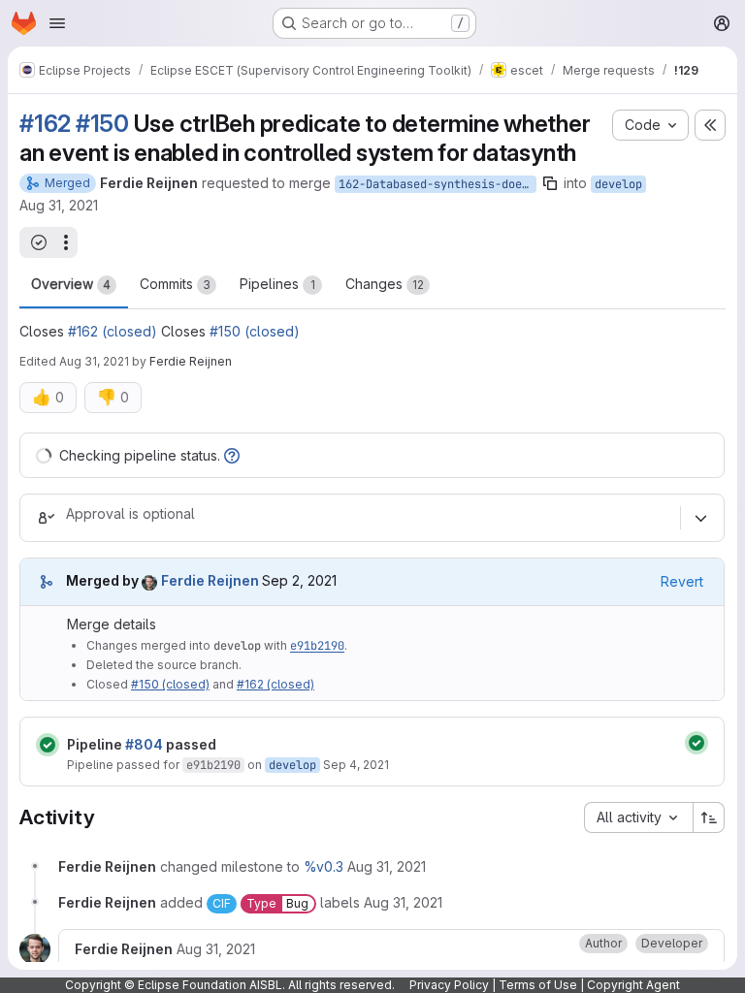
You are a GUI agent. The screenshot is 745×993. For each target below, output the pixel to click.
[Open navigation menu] (57, 23)
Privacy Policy (449, 984)
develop (618, 184)
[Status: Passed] (47, 744)
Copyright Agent (633, 984)
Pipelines (277, 283)
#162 (45, 124)
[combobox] (638, 817)
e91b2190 (317, 646)
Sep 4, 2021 (356, 764)
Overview (71, 283)
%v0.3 (323, 866)
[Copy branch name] (550, 183)
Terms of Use (538, 984)
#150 (102, 124)
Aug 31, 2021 (58, 205)
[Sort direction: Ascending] (709, 817)
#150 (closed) (255, 331)
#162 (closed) (112, 331)
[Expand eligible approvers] (700, 517)
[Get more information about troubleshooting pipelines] (232, 455)
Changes (384, 283)
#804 (144, 744)
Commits (175, 283)
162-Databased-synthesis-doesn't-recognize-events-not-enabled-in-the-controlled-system (437, 184)
